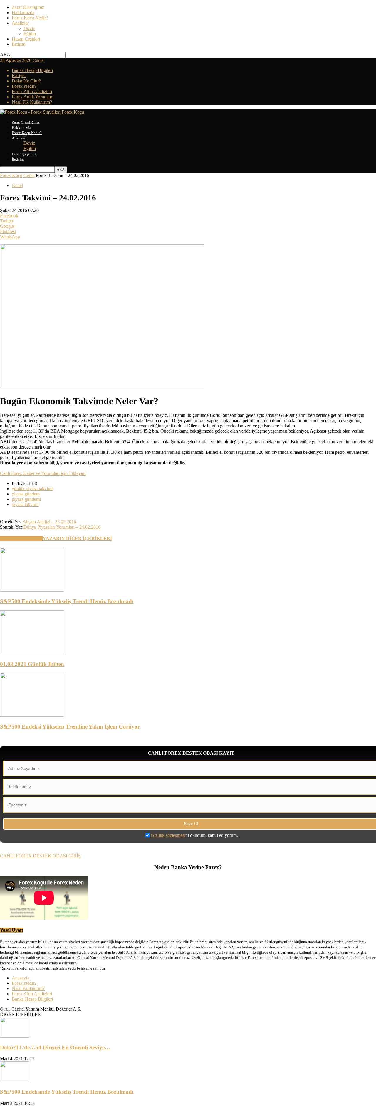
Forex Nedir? (24, 86)
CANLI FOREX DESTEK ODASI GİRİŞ (40, 855)
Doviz (29, 28)
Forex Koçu (11, 175)
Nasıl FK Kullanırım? (32, 102)
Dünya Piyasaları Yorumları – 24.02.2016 (62, 527)
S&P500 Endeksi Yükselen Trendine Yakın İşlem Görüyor (70, 727)
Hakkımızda (23, 12)
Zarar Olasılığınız (28, 7)
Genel (29, 175)
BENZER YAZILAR (21, 538)
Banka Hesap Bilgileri (32, 70)
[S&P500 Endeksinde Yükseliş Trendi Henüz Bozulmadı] (32, 590)
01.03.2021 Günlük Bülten (32, 664)
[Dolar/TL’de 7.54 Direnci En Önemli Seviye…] (14, 1035)
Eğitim (30, 33)
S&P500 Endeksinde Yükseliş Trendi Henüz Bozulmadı (66, 601)
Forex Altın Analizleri (32, 91)
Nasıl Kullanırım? (28, 988)
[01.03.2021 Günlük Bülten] (32, 652)
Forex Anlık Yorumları (32, 96)
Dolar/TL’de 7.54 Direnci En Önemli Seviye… (55, 1047)
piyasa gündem (26, 493)
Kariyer (19, 75)
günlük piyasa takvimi (32, 488)
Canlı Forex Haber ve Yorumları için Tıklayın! (43, 473)
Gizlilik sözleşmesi (168, 835)
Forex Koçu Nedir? (30, 17)
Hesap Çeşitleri (26, 38)
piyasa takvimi (25, 504)
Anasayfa (20, 977)
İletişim (18, 44)
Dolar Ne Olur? (26, 80)
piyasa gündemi (26, 499)
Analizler (20, 23)
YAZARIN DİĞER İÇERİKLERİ (77, 538)
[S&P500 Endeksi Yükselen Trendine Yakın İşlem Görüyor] (32, 715)
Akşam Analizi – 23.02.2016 (49, 521)
